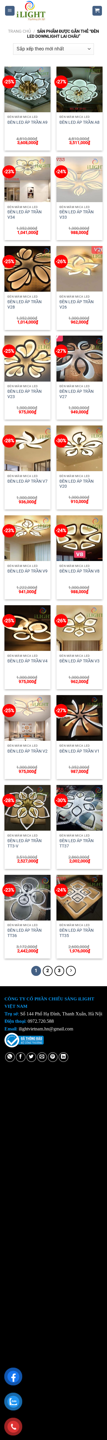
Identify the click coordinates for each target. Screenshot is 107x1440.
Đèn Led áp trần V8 (79, 571)
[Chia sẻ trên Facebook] (21, 1057)
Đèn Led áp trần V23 (24, 394)
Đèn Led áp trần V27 (76, 394)
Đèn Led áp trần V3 (79, 661)
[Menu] (10, 11)
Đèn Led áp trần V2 (27, 751)
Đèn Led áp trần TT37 (76, 843)
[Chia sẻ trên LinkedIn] (63, 1057)
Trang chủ (19, 31)
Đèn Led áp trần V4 (27, 661)
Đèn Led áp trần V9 (27, 571)
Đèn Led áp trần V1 (79, 751)
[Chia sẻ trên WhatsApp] (10, 1057)
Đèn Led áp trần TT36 (24, 933)
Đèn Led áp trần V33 (76, 215)
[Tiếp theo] (71, 971)
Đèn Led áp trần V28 (24, 304)
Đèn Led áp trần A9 (27, 122)
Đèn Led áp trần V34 (24, 215)
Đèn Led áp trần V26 (76, 304)
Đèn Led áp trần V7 (27, 481)
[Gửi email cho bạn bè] (42, 1057)
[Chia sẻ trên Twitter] (31, 1057)
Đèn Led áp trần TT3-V (24, 843)
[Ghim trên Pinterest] (53, 1057)
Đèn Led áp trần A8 (79, 122)
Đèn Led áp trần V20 (76, 484)
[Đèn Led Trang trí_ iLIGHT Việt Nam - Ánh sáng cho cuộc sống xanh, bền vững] (49, 11)
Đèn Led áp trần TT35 (76, 933)
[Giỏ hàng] (97, 11)
